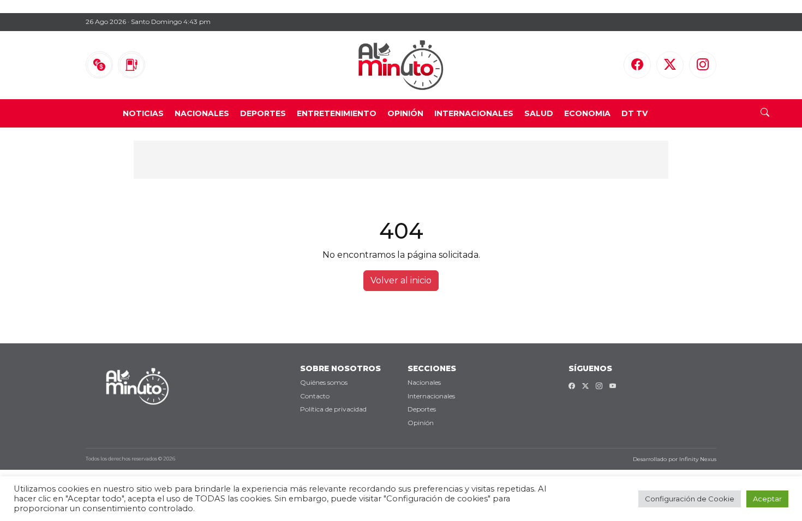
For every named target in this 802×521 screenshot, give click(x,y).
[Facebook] (637, 64)
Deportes (263, 113)
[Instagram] (702, 64)
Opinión (405, 113)
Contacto (315, 396)
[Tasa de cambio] (99, 64)
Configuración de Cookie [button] (689, 498)
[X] (670, 64)
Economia (587, 113)
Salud (538, 113)
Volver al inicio (401, 280)
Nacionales (202, 113)
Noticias (143, 113)
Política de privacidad (333, 409)
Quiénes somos (324, 382)
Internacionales (473, 113)
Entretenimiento (336, 113)
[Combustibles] (131, 64)
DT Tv (634, 113)
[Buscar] (764, 113)
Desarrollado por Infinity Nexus (674, 459)
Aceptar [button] (767, 498)
